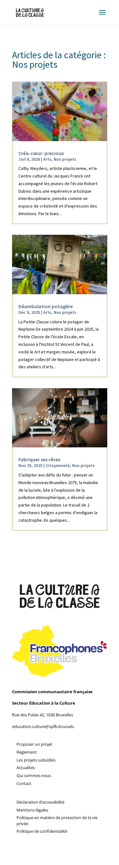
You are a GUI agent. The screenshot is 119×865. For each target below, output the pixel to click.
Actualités (26, 767)
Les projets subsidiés (36, 760)
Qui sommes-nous (34, 775)
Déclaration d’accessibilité (40, 802)
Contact (24, 783)
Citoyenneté (58, 465)
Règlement (27, 752)
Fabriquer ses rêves (39, 459)
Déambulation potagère (45, 306)
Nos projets (65, 159)
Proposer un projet (34, 744)
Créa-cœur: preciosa (41, 153)
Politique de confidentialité (42, 831)
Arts (47, 159)
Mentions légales (32, 810)
